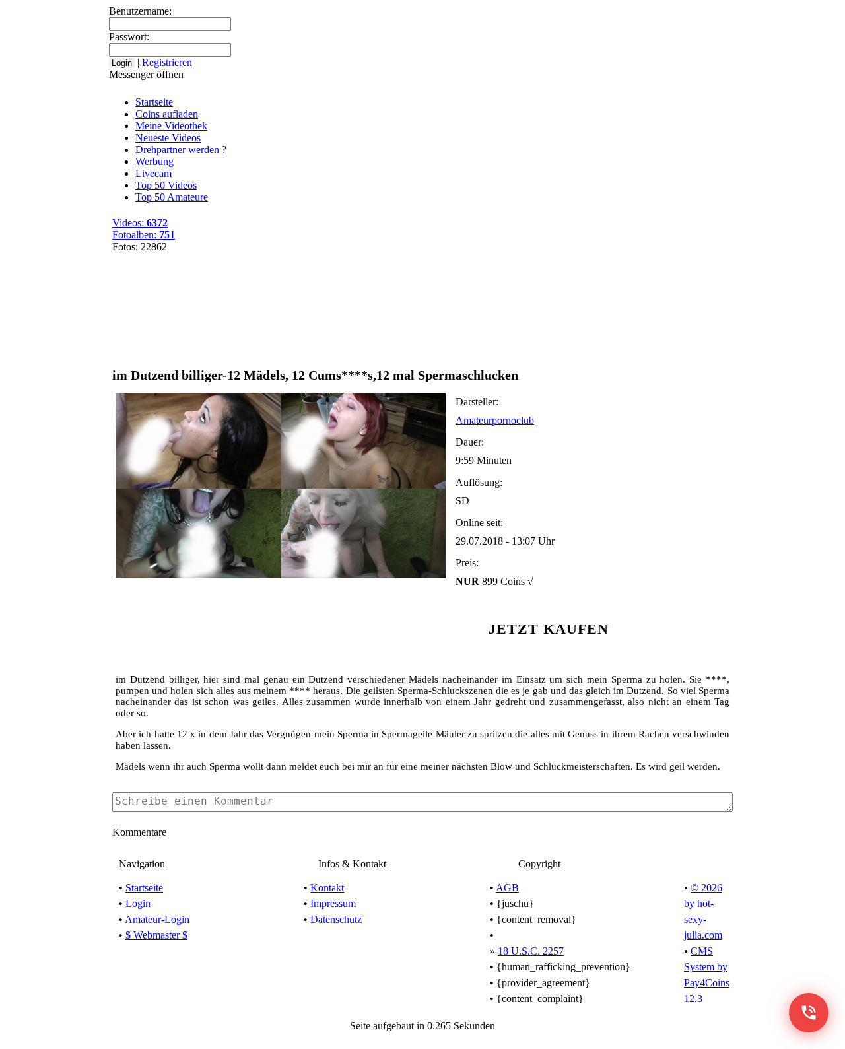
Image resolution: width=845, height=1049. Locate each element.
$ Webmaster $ (156, 935)
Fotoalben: (143, 234)
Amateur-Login (157, 919)
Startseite (154, 102)
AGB (507, 887)
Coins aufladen (166, 113)
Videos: (140, 222)
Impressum (333, 903)
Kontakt (327, 887)
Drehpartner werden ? (180, 149)
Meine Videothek (409, 12)
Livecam (153, 173)
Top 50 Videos (166, 185)
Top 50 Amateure (171, 197)
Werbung (154, 161)
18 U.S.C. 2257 (531, 951)
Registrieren (483, 12)
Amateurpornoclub (495, 420)
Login (138, 903)
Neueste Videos (168, 137)
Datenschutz (336, 919)
